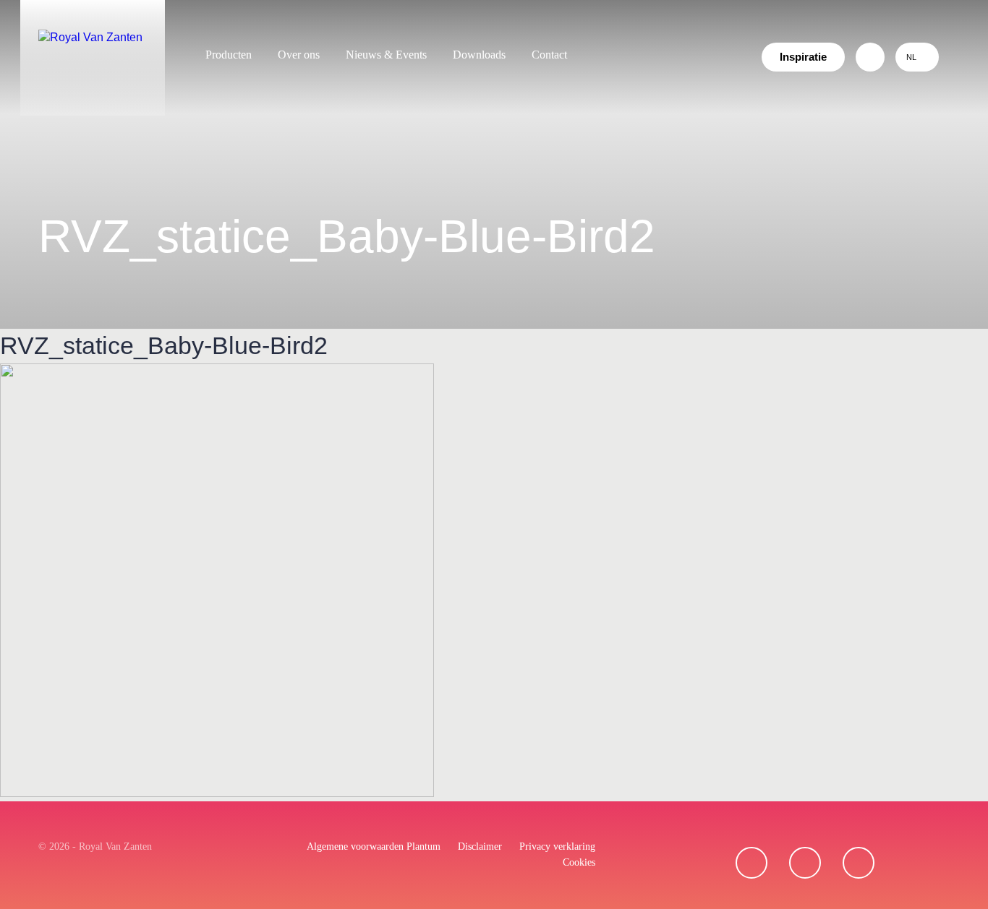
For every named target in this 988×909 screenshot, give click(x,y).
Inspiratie (803, 57)
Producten (228, 54)
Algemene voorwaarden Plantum (373, 846)
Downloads (479, 54)
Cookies (579, 862)
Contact (549, 54)
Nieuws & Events (386, 54)
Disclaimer (480, 846)
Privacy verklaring (557, 846)
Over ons (299, 54)
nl (911, 57)
